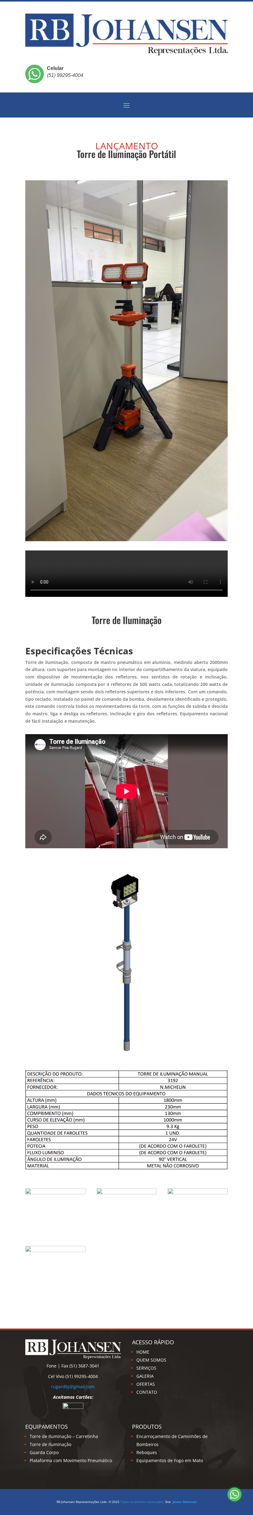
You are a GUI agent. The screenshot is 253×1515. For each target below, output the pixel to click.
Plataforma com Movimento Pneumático (71, 1460)
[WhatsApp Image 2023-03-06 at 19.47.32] (55, 1193)
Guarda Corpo (44, 1452)
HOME (142, 1352)
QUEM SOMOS (151, 1360)
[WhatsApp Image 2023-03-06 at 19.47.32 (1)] (127, 1193)
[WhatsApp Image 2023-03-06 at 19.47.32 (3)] (55, 1250)
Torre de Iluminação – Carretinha (64, 1436)
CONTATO (146, 1392)
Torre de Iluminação (50, 1444)
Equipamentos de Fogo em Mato (169, 1460)
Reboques (146, 1452)
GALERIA (145, 1376)
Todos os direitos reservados (141, 1502)
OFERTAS (145, 1384)
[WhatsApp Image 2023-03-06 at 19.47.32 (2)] (198, 1193)
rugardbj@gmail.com (73, 1386)
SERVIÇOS (146, 1368)
